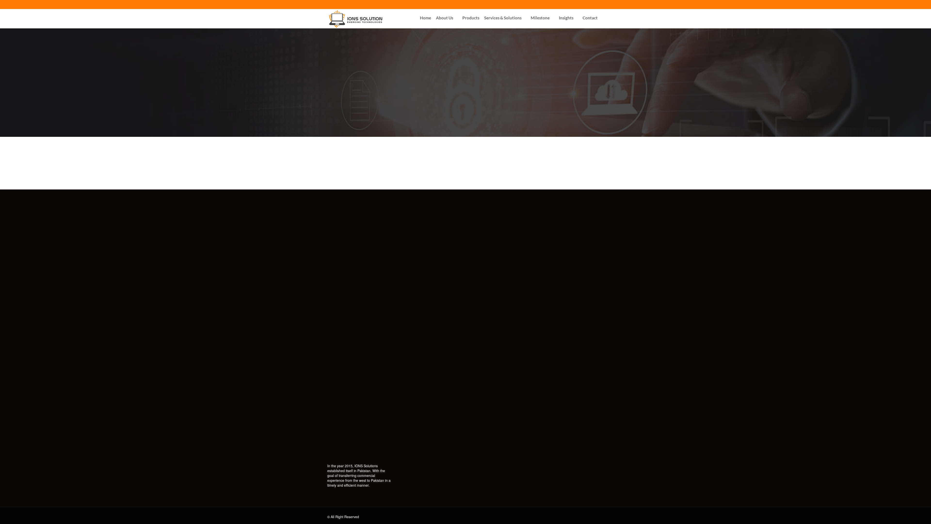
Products (470, 17)
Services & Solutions (503, 17)
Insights (566, 17)
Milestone (540, 17)
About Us (444, 17)
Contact (590, 17)
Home (425, 17)
